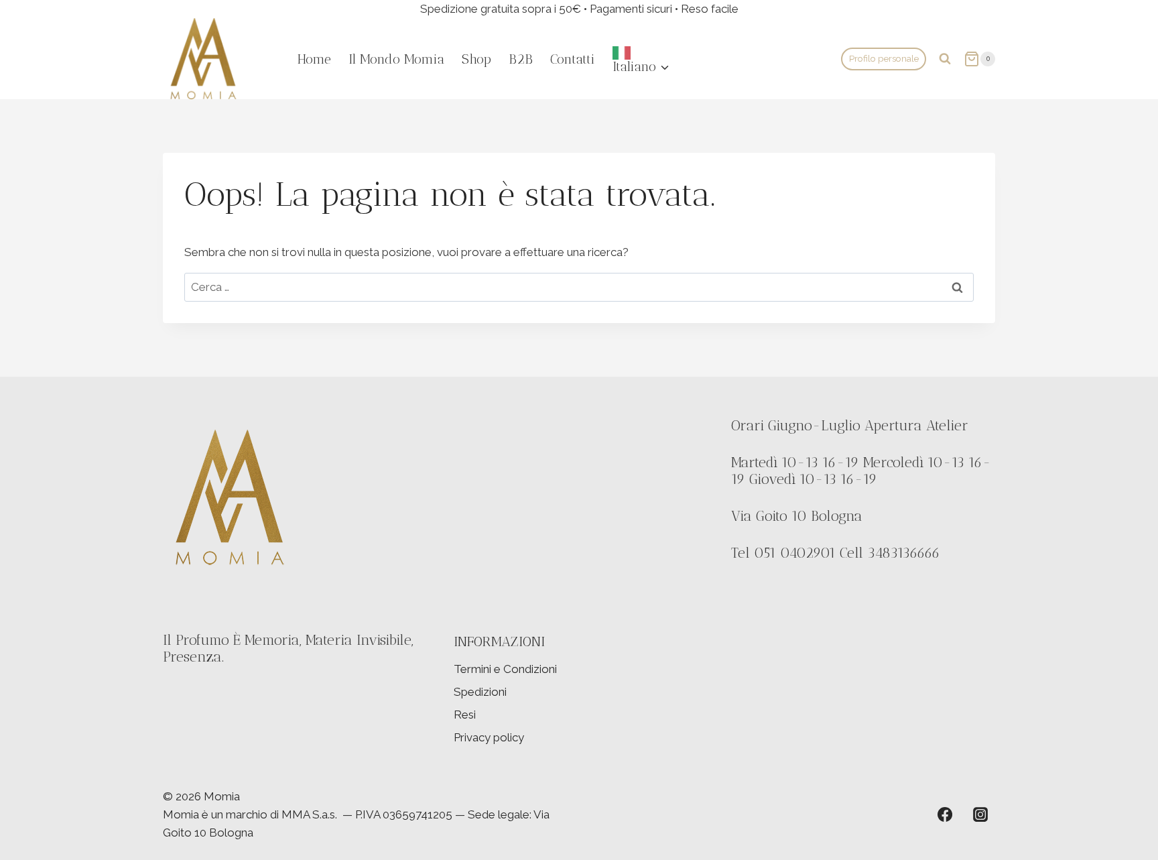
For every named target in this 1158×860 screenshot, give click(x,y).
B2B (521, 59)
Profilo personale (884, 58)
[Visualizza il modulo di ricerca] (945, 59)
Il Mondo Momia (396, 59)
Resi (465, 714)
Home (314, 59)
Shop (476, 59)
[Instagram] (980, 814)
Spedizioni (480, 691)
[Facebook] (945, 814)
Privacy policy (489, 737)
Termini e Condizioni (505, 669)
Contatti (572, 59)
